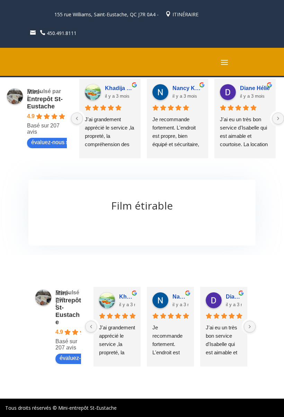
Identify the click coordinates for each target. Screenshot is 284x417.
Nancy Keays (187, 88)
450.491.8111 (58, 33)
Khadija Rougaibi (120, 88)
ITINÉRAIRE (182, 14)
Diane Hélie (255, 88)
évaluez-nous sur (52, 142)
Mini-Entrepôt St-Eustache (45, 99)
